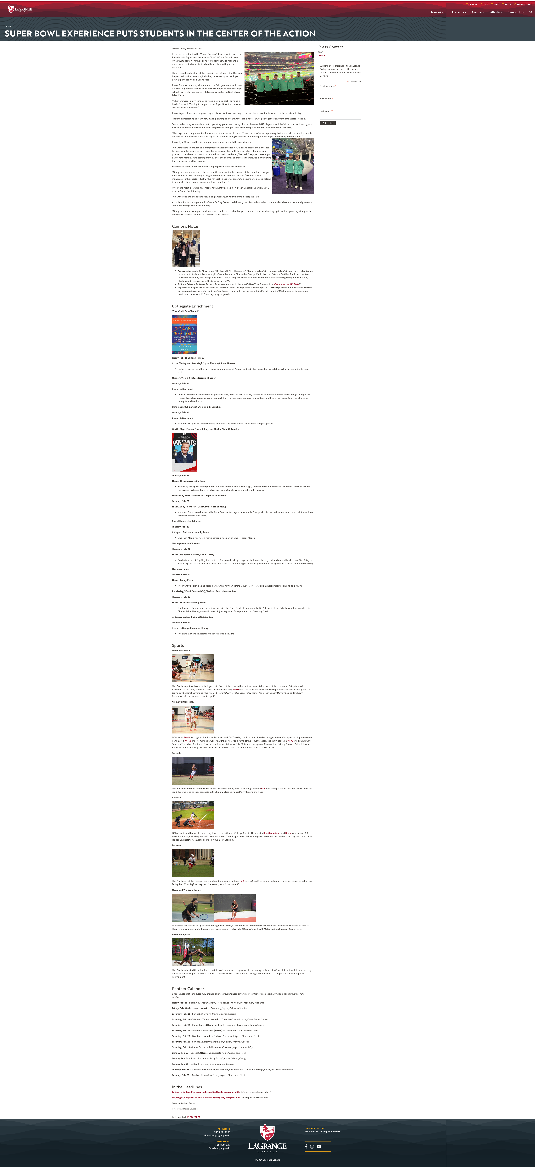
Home (8, 26)
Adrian (276, 833)
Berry (288, 833)
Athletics (496, 12)
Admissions (438, 12)
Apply (507, 4)
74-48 (188, 740)
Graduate (478, 12)
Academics (459, 12)
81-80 (236, 689)
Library (472, 4)
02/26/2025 (193, 1117)
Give (485, 4)
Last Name (326, 111)
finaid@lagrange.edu (219, 1148)
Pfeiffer (268, 833)
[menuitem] (438, 14)
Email (322, 55)
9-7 (242, 881)
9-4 (263, 788)
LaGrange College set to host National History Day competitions (206, 1097)
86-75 (187, 737)
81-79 (290, 740)
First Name (326, 98)
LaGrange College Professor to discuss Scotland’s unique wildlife (206, 1092)
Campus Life (516, 12)
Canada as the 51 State (286, 284)
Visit (496, 4)
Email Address (328, 86)
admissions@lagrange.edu (216, 1135)
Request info (524, 4)
